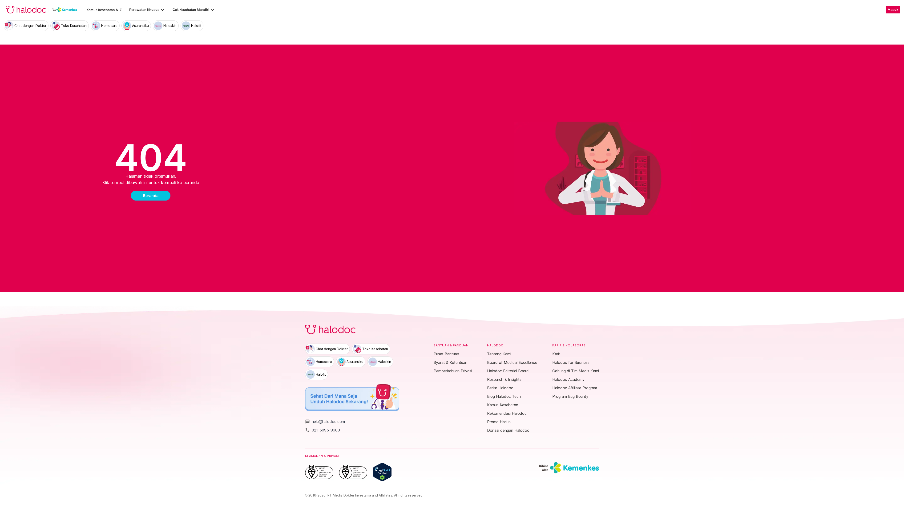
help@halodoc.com (325, 421)
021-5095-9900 (322, 430)
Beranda (151, 195)
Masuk (893, 10)
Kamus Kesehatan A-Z (104, 10)
